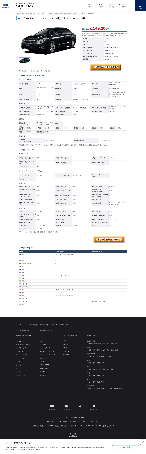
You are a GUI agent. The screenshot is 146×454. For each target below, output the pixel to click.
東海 (88, 360)
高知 (102, 382)
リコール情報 (61, 421)
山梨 (106, 356)
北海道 (91, 344)
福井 (102, 356)
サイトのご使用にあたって (78, 421)
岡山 (98, 375)
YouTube (52, 409)
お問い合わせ (107, 426)
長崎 (98, 388)
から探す (88, 6)
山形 (112, 344)
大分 (106, 388)
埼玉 (94, 350)
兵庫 (108, 369)
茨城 (108, 350)
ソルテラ (19, 372)
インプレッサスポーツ (23, 344)
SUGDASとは (33, 325)
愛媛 (98, 382)
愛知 (98, 363)
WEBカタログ (30, 13)
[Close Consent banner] (142, 442)
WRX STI (43, 375)
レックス (42, 361)
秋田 (108, 344)
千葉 (98, 350)
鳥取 (90, 375)
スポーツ (66, 351)
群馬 (116, 350)
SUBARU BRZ (44, 365)
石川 (98, 356)
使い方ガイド (44, 325)
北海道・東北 (91, 341)
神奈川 (103, 350)
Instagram (93, 409)
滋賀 (103, 369)
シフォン (19, 361)
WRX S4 (42, 372)
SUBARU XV (44, 368)
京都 (99, 369)
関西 (88, 366)
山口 (106, 375)
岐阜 (90, 363)
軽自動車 (66, 355)
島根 (94, 375)
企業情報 (50, 421)
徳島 (94, 382)
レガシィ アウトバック (47, 351)
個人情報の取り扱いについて (41, 426)
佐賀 (94, 388)
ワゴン (65, 348)
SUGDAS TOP (20, 13)
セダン (65, 344)
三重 (102, 363)
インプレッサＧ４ (40, 13)
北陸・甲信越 (91, 354)
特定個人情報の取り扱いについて (66, 426)
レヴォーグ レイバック (47, 348)
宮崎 (110, 388)
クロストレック (21, 351)
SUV (64, 341)
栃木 (112, 350)
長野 (110, 356)
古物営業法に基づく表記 (78, 417)
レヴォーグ (43, 344)
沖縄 (120, 388)
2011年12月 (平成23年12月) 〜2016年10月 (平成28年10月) (63, 13)
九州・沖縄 (90, 386)
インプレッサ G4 (21, 348)
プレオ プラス (20, 375)
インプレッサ (20, 341)
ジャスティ (19, 365)
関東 (88, 347)
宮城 (103, 344)
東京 (90, 350)
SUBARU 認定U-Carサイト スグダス (24, 5)
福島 (116, 344)
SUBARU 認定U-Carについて (45, 330)
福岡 (90, 388)
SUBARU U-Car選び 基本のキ (60, 325)
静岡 (94, 363)
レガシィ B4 (43, 358)
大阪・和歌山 (93, 369)
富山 (94, 356)
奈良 (112, 369)
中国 (88, 373)
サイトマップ (64, 417)
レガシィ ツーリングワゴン (48, 355)
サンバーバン (20, 358)
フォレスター (44, 341)
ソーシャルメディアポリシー (89, 426)
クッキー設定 (125, 447)
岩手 (99, 344)
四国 (88, 379)
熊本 (102, 388)
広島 (102, 375)
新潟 (90, 356)
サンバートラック (21, 355)
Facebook (67, 409)
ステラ (18, 368)
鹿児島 (116, 388)
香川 (90, 382)
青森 (95, 344)
